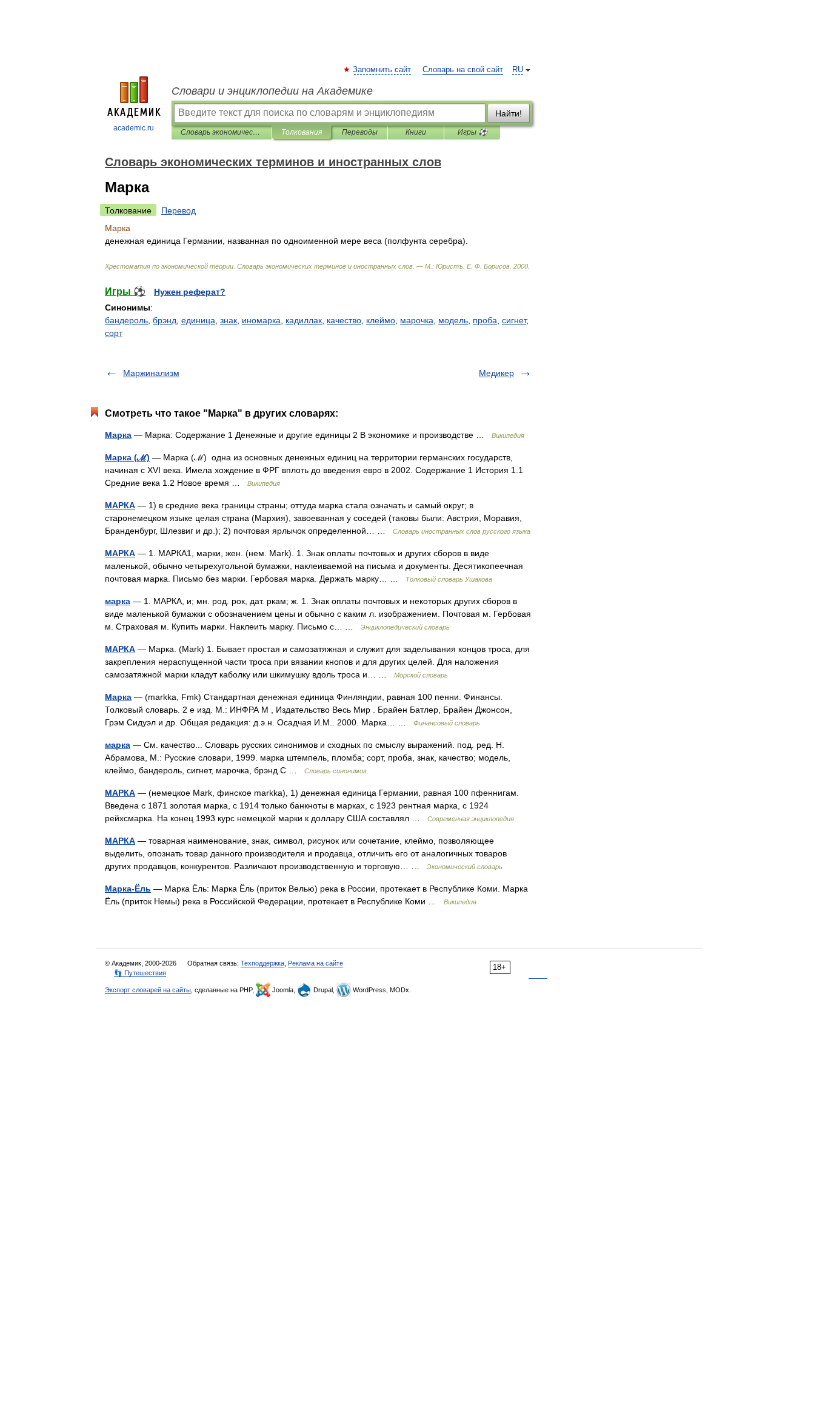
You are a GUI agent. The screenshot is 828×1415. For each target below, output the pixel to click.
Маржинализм (151, 373)
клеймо (380, 320)
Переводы (360, 132)
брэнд (164, 320)
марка (117, 601)
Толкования (301, 132)
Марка (118, 435)
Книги (416, 132)
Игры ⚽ (472, 132)
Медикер (496, 373)
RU (517, 70)
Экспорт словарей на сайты (148, 989)
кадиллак (303, 320)
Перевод (178, 210)
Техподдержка (262, 963)
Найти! (508, 113)
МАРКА (120, 505)
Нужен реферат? (189, 292)
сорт (113, 333)
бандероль (126, 320)
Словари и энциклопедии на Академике (272, 91)
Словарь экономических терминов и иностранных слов (221, 132)
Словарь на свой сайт (462, 70)
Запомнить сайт (382, 70)
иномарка (261, 320)
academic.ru (133, 128)
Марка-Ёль (128, 888)
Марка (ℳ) (127, 457)
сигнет (514, 320)
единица (198, 320)
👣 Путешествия (140, 972)
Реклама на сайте (315, 963)
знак (228, 320)
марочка (416, 320)
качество (344, 320)
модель (453, 320)
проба (485, 320)
